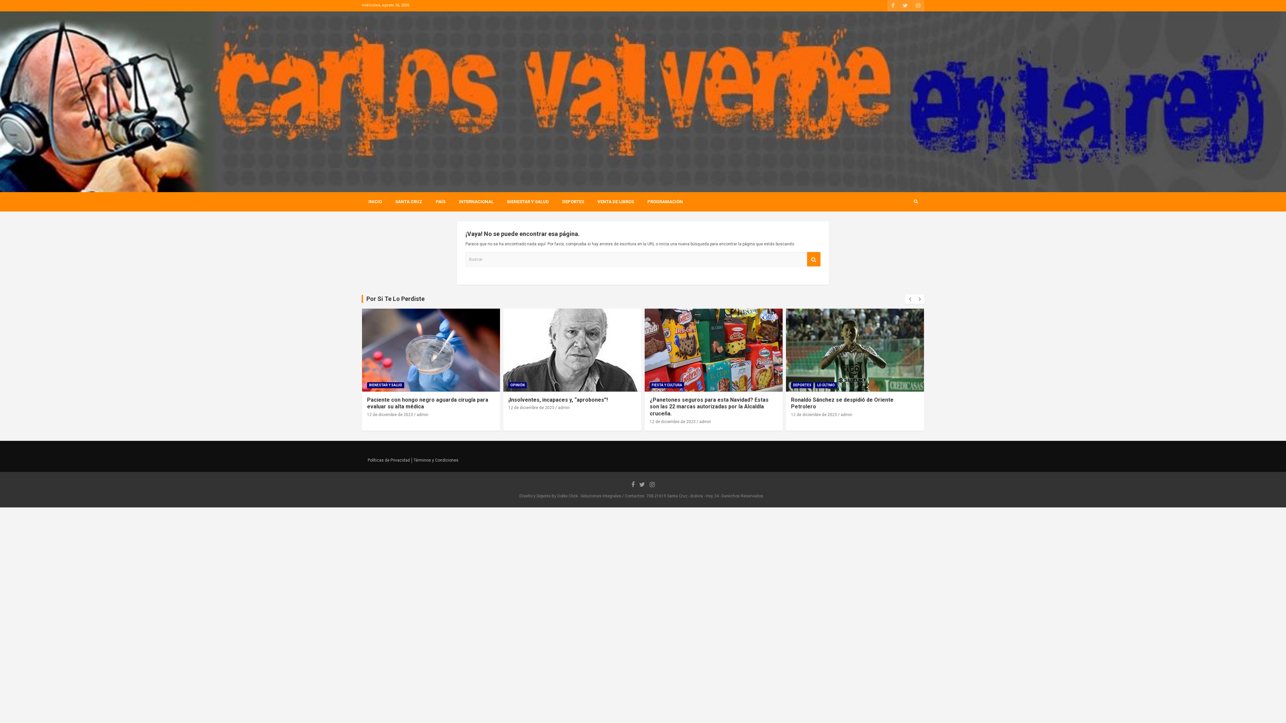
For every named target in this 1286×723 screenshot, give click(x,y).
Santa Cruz (408, 201)
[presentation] (910, 299)
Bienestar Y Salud (528, 201)
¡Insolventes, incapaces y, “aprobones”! (558, 400)
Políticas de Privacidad (389, 460)
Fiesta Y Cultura (667, 385)
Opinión (517, 385)
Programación (665, 201)
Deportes (573, 201)
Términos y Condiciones (436, 460)
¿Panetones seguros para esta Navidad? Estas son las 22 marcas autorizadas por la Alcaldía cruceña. (709, 407)
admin (422, 414)
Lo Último (826, 385)
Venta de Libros (615, 201)
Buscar (813, 259)
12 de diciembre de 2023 (390, 414)
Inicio (375, 201)
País (440, 201)
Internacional (476, 201)
